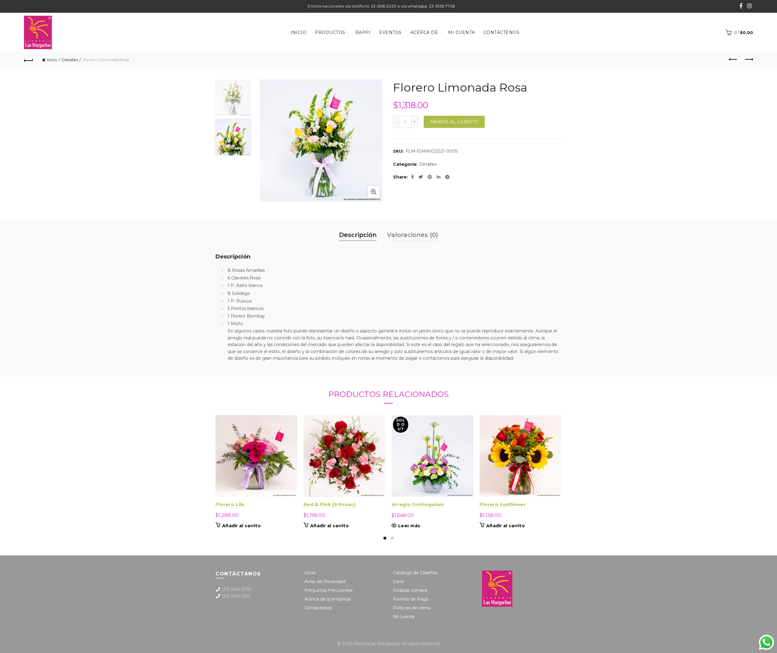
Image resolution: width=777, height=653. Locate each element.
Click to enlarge (373, 192)
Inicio (298, 32)
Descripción (358, 234)
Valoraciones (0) (412, 234)
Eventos (390, 32)
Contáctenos (502, 32)
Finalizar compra (410, 590)
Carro (398, 581)
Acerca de (424, 32)
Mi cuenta (461, 32)
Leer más (409, 525)
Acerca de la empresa (327, 599)
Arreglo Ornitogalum (418, 504)
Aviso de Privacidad (324, 581)
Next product (748, 60)
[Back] (28, 60)
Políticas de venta (412, 608)
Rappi (363, 32)
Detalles (70, 59)
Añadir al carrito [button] (241, 525)
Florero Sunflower (503, 504)
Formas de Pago (411, 599)
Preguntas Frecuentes (328, 590)
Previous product (733, 60)
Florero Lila (229, 504)
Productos (330, 32)
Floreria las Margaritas (377, 643)
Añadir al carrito (454, 122)
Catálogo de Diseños (415, 572)
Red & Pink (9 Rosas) (329, 504)
